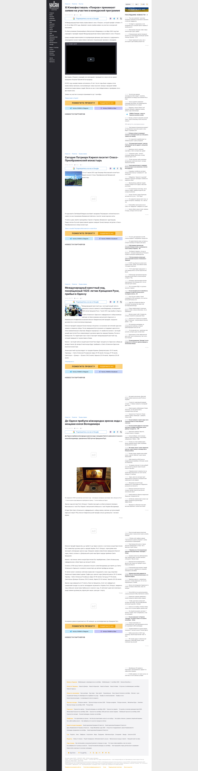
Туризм (51, 40)
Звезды (125, 734)
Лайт (51, 33)
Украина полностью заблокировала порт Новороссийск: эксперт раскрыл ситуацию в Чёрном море (136, 557)
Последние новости (135, 15)
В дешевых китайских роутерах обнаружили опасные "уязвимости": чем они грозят (136, 173)
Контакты (52, 61)
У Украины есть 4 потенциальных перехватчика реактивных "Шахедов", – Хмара (136, 551)
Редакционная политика (115, 767)
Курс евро (92, 693)
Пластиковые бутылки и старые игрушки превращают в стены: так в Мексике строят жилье (135, 545)
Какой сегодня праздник (74, 725)
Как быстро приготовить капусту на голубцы (101, 718)
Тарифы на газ (120, 695)
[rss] (109, 752)
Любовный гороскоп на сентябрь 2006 (129, 711)
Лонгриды (52, 55)
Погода (51, 44)
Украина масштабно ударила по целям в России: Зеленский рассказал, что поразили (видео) (136, 575)
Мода (95, 734)
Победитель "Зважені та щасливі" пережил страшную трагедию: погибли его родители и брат (136, 178)
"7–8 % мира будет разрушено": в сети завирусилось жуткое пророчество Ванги (136, 270)
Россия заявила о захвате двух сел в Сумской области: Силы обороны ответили (136, 421)
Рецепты (72, 734)
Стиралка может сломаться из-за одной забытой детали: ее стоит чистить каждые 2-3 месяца (136, 472)
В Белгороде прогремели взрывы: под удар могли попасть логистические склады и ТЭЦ (136, 276)
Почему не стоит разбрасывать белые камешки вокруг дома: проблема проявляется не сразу (135, 443)
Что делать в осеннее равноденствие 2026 (130, 709)
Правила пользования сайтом (73, 767)
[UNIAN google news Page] (99, 752)
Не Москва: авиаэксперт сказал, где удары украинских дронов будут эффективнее (136, 500)
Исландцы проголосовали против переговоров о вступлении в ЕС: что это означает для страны (135, 282)
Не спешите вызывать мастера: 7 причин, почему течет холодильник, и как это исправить (136, 612)
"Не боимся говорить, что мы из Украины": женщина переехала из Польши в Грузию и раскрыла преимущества (136, 253)
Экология (52, 24)
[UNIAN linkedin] (96, 752)
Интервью (52, 51)
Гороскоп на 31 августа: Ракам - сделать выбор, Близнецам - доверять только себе (135, 415)
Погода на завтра (82, 702)
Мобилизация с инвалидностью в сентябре (89, 682)
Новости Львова (104, 686)
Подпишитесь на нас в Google (87, 19)
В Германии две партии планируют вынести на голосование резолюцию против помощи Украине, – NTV (136, 35)
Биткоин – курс (135, 693)
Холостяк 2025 (132, 734)
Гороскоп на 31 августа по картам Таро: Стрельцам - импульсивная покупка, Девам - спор (136, 320)
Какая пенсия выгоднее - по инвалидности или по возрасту (82, 698)
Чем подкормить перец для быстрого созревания (125, 745)
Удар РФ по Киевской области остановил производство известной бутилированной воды (135, 304)
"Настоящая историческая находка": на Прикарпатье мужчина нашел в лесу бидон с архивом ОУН (136, 129)
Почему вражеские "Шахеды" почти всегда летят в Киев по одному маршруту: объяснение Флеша (136, 342)
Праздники (101, 734)
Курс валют (99, 693)
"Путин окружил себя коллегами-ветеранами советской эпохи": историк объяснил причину (136, 161)
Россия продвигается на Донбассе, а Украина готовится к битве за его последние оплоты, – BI (136, 292)
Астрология (90, 734)
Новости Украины (72, 686)
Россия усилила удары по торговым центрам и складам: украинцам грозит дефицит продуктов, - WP (136, 427)
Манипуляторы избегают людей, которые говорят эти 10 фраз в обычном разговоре (135, 184)
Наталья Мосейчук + (126, 682)
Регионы (52, 26)
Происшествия (53, 37)
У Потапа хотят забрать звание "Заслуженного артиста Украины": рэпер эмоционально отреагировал (136, 540)
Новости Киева (114, 686)
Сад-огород (70, 743)
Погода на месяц (121, 702)
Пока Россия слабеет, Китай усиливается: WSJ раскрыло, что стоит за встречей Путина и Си (136, 298)
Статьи (51, 49)
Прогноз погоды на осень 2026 (97, 702)
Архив (51, 58)
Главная (52, 13)
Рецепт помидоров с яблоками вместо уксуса (96, 738)
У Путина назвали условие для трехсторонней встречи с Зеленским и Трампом (135, 258)
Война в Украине (72, 682)
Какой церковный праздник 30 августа (115, 725)
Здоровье (52, 39)
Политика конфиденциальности (92, 767)
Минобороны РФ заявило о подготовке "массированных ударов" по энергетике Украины (135, 669)
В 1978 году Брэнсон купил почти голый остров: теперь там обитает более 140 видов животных (136, 264)
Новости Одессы (71, 688)
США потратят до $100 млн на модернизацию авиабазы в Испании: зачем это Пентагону (136, 461)
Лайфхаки (70, 718)
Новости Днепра (83, 686)
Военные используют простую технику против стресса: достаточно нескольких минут (135, 490)
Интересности (53, 42)
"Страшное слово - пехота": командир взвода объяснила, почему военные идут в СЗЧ (135, 155)
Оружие (52, 35)
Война (51, 14)
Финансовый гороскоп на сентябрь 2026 (77, 711)
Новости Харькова (94, 686)
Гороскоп (70, 709)
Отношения (118, 734)
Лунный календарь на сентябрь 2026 (95, 709)
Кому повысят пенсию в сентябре (121, 693)
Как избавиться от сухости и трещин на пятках (93, 721)
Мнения (52, 53)
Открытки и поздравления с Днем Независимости (120, 727)
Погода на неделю (111, 702)
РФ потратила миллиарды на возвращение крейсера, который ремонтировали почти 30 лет (134, 326)
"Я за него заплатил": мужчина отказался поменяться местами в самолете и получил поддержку (136, 19)
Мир (51, 22)
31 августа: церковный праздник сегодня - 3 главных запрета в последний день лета (136, 404)
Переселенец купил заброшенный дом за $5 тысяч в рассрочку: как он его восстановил (136, 336)
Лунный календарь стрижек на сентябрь (90, 714)
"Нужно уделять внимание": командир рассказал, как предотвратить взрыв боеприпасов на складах (136, 103)
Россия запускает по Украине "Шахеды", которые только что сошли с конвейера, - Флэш (136, 618)
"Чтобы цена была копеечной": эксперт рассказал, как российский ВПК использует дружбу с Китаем (136, 602)
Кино (77, 734)
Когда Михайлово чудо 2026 (97, 727)
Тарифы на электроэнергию (107, 695)
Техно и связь (53, 31)
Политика (52, 18)
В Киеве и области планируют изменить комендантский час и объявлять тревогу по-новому (136, 135)
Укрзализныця (107, 693)
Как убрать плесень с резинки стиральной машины (128, 718)
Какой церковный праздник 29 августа (93, 725)
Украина (52, 16)
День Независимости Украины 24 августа (78, 727)
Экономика (52, 20)
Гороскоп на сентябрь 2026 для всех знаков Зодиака (104, 711)
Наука (51, 29)
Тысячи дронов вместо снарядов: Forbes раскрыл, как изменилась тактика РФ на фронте (136, 167)
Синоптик (140, 702)
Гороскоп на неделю (112, 709)
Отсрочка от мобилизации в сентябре (129, 686)
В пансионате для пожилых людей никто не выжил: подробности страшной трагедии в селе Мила (136, 569)
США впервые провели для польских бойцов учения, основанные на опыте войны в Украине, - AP (136, 247)
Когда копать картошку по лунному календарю (79, 748)
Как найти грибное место (73, 721)
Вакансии (52, 59)
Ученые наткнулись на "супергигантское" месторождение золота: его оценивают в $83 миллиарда (136, 624)
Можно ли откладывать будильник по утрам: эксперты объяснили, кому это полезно (136, 586)
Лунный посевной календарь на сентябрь (99, 745)
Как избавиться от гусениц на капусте (77, 745)
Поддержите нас (136, 9)
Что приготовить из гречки (81, 718)
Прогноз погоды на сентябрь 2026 (76, 704)
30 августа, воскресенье (134, 124)
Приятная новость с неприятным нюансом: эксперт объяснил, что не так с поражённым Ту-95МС (136, 581)
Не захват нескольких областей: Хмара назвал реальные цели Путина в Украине (135, 398)
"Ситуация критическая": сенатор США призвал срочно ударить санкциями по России (136, 145)
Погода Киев (89, 704)
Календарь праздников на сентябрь (76, 730)
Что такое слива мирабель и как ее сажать (119, 743)
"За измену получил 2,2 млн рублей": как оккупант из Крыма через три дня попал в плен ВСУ (136, 467)
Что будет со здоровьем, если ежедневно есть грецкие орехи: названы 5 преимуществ (136, 25)
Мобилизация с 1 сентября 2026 (110, 682)
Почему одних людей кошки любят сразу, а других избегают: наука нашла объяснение (136, 455)
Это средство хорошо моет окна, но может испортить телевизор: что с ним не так (136, 200)
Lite (68, 734)
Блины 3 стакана (77, 738)
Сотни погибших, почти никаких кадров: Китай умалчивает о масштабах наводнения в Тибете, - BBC (135, 437)
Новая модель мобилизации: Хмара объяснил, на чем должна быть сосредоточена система (136, 409)
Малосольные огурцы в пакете (118, 738)
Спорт (51, 27)
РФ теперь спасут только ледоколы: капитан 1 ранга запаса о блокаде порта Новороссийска (136, 449)
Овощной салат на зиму (133, 738)
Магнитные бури (132, 702)
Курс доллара (84, 693)
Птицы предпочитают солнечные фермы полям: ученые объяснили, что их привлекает (136, 310)
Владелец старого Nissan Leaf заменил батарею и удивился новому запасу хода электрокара (135, 109)
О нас (104, 767)
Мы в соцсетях (128, 767)
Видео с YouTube (54, 47)
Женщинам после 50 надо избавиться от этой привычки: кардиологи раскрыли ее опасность (136, 484)
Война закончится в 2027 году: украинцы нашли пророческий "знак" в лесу (135, 634)
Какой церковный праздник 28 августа (97, 730)
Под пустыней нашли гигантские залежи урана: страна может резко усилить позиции (136, 534)
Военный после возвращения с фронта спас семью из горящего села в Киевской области (135, 563)
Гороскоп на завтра (79, 709)
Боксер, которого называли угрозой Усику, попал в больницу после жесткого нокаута (136, 119)
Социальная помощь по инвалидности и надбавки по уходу (82, 695)
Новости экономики (73, 693)
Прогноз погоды (72, 702)
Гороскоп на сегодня (72, 714)
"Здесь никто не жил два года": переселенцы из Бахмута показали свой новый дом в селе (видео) (135, 478)
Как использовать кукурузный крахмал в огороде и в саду (91, 743)
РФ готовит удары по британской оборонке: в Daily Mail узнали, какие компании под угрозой (135, 640)
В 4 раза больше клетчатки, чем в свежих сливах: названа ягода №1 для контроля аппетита (136, 190)
